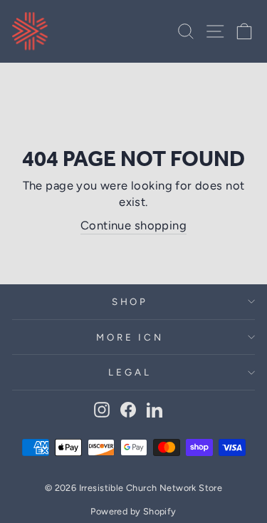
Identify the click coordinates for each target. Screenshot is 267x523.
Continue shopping (133, 225)
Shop (130, 301)
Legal (130, 372)
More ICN (130, 337)
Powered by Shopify (133, 511)
